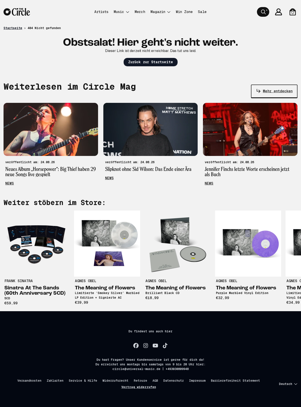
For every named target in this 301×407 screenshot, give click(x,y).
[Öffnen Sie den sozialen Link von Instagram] (145, 345)
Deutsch (285, 384)
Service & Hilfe (83, 380)
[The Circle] (17, 12)
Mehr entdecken (278, 91)
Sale (202, 12)
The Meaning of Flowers (105, 288)
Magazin (157, 12)
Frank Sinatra (18, 281)
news (9, 183)
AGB (155, 380)
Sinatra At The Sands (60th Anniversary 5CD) (34, 290)
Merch (140, 12)
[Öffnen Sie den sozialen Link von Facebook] (136, 345)
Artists (101, 12)
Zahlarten (55, 380)
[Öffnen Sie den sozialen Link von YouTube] (155, 345)
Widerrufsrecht (115, 380)
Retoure (140, 380)
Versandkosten (29, 380)
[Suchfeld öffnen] (263, 12)
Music (119, 12)
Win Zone (184, 12)
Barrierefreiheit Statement (235, 380)
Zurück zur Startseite (150, 62)
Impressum (197, 380)
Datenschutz (173, 380)
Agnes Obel (85, 281)
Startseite (13, 28)
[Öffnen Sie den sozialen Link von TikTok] (165, 345)
